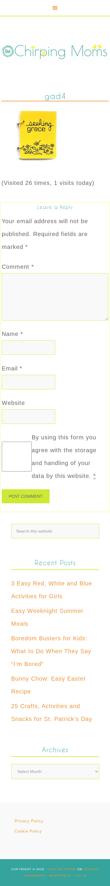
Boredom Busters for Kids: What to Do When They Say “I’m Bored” (51, 651)
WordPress (60, 875)
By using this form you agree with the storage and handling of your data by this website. (64, 456)
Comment (18, 266)
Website (13, 403)
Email (12, 368)
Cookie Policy (28, 831)
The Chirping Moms (55, 50)
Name (12, 334)
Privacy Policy (29, 821)
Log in (81, 875)
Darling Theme (62, 869)
